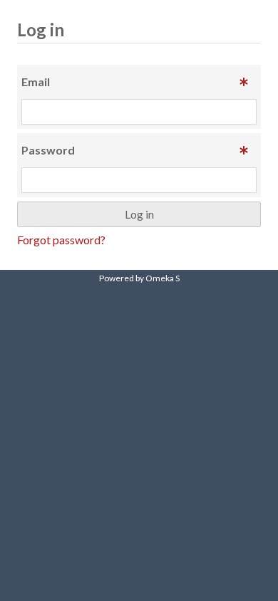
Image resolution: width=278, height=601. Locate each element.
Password (48, 150)
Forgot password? (61, 239)
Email (35, 81)
